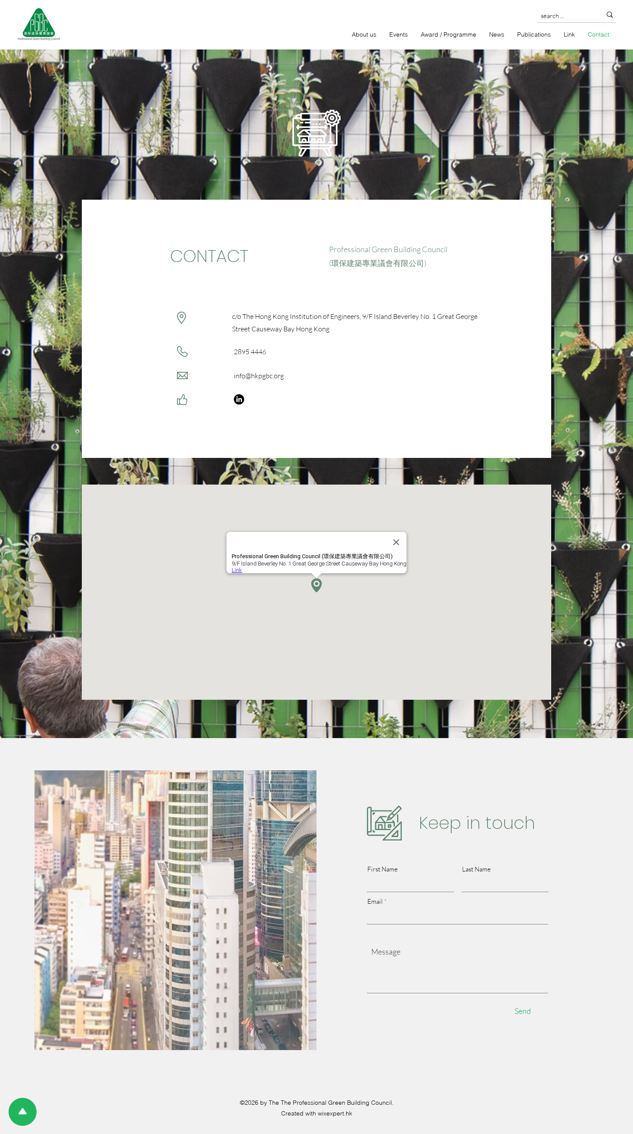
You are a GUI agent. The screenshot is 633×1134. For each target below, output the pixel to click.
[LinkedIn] (239, 399)
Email (375, 901)
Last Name (476, 869)
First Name (382, 869)
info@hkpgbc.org (259, 375)
